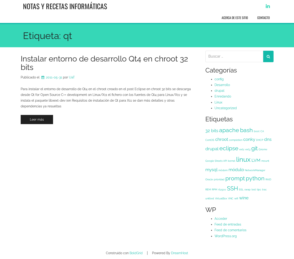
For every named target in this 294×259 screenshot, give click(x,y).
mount (265, 160)
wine (244, 197)
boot (257, 131)
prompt (235, 178)
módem (223, 170)
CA (262, 131)
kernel (231, 160)
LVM (256, 160)
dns (267, 139)
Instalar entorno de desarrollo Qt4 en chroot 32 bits (104, 63)
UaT (72, 77)
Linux (218, 102)
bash (246, 130)
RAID (268, 179)
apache (229, 130)
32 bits (211, 130)
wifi (236, 198)
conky (249, 139)
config (219, 79)
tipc (259, 189)
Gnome (263, 149)
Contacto (263, 17)
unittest (209, 198)
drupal (219, 90)
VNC (230, 198)
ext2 (241, 149)
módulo (236, 169)
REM (208, 189)
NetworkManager (255, 170)
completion (235, 140)
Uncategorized (226, 108)
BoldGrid (136, 253)
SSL (241, 189)
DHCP (259, 140)
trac (264, 189)
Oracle (209, 179)
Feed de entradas (228, 224)
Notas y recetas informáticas (65, 6)
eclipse (228, 148)
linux (243, 159)
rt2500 (222, 189)
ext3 (247, 149)
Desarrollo (222, 85)
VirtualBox (221, 198)
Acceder (221, 218)
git (254, 148)
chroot (221, 139)
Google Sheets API (216, 160)
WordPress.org (226, 236)
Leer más (37, 119)
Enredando (223, 96)
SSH (232, 188)
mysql (211, 169)
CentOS (209, 140)
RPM (214, 189)
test (254, 189)
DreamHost (179, 253)
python (255, 178)
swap (247, 189)
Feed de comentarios (230, 230)
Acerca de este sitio (235, 17)
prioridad (219, 179)
